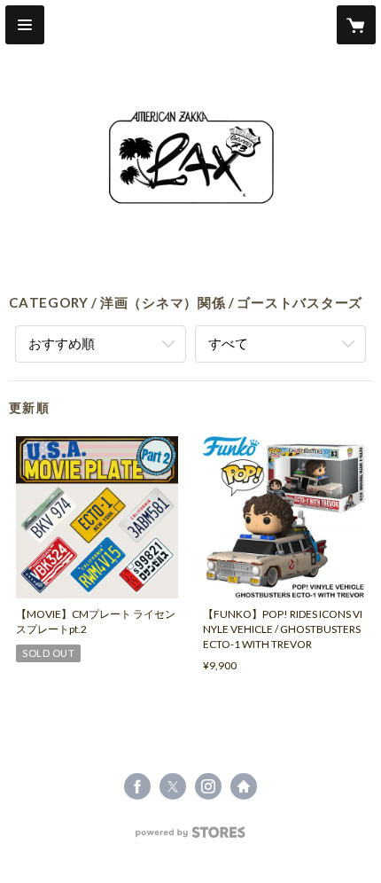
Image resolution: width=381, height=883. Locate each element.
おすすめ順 (61, 343)
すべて (228, 343)
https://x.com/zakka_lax (172, 786)
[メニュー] (24, 24)
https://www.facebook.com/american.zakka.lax (137, 786)
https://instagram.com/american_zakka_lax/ (208, 786)
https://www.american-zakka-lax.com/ (243, 786)
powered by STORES (191, 837)
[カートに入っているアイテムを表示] (356, 24)
